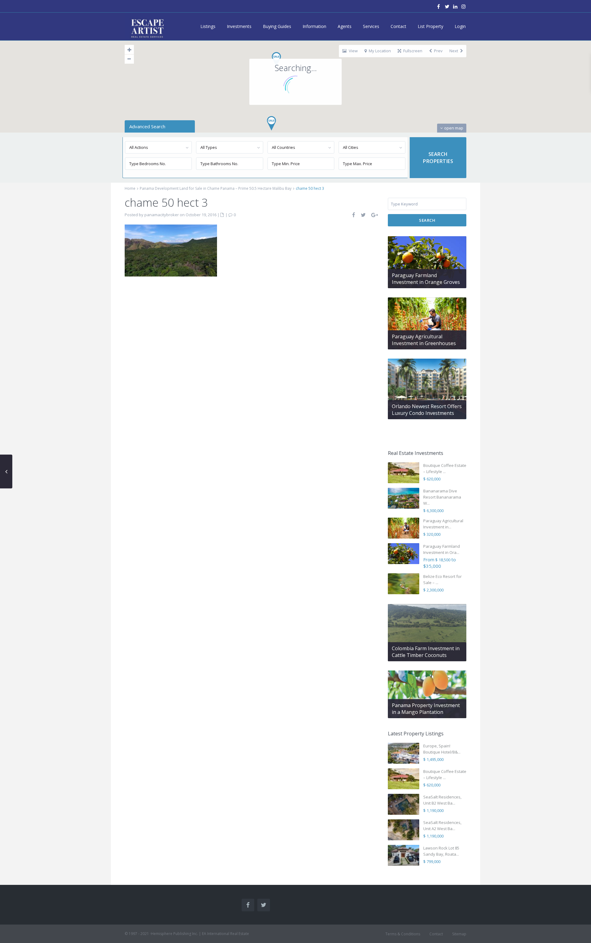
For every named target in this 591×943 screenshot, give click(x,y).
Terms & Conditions (402, 934)
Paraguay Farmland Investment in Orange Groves (426, 278)
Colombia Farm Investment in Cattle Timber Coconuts (426, 652)
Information (314, 26)
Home (130, 188)
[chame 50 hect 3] (171, 249)
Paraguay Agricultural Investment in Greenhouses (424, 340)
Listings (207, 26)
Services (371, 26)
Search (427, 220)
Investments (239, 26)
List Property (430, 26)
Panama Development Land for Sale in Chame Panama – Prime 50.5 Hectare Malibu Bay (215, 188)
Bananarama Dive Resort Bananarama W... (442, 497)
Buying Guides (277, 26)
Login (460, 26)
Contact (398, 26)
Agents (345, 26)
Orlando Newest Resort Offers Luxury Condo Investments (427, 409)
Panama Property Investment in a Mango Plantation (426, 708)
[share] (354, 214)
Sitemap (459, 934)
